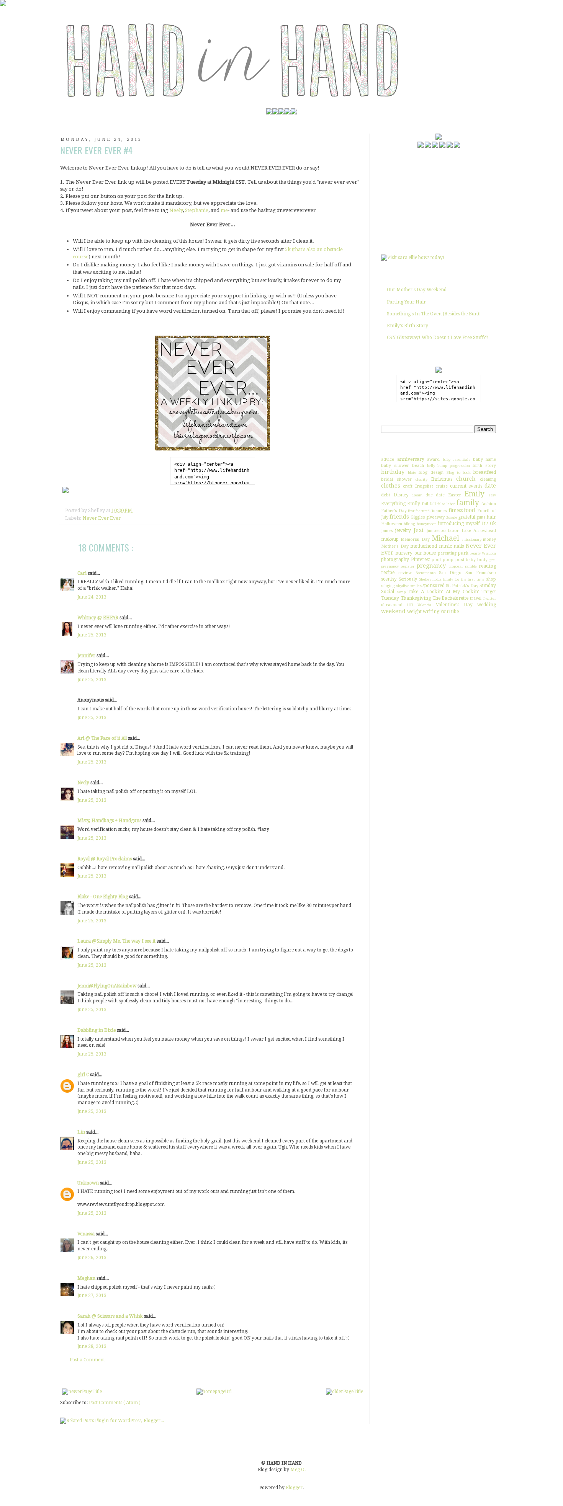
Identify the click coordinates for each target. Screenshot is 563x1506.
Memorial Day (415, 539)
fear (411, 511)
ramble (471, 566)
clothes (390, 486)
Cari (82, 573)
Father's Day (394, 510)
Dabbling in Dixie (97, 1030)
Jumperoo (436, 530)
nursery (403, 553)
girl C (83, 1074)
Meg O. (298, 1469)
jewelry (403, 530)
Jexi (419, 530)
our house (425, 553)
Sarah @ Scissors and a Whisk (110, 1316)
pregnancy (431, 566)
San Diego (450, 572)
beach (418, 465)
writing (431, 611)
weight (414, 611)
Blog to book (459, 472)
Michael (445, 538)
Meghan (87, 1278)
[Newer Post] (82, 1391)
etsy (492, 495)
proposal (455, 566)
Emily (474, 493)
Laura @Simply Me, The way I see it (117, 941)
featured (423, 511)
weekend (393, 611)
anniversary (410, 459)
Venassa (86, 1234)
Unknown (88, 1183)
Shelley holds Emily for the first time (452, 579)
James (387, 530)
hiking (409, 524)
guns (481, 517)
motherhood (423, 546)
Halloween (391, 523)
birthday (392, 472)
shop (491, 579)
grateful (466, 517)
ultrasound (392, 604)
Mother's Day (395, 546)
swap (401, 592)
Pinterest (420, 559)
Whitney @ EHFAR (98, 617)
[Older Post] (344, 1391)
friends (399, 517)
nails (458, 546)
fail (425, 503)
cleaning (488, 479)
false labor (446, 504)
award (433, 459)
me (224, 210)
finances (438, 510)
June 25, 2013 (91, 635)
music (445, 546)
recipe (387, 572)
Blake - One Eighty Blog (103, 896)
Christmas (441, 479)
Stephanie (196, 210)
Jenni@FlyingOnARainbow (107, 986)
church (466, 479)
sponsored (433, 585)
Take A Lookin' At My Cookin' (443, 591)
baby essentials (457, 459)
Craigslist (423, 486)
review (405, 572)
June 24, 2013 (91, 597)
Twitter (489, 598)
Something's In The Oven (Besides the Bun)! (434, 314)
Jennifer (87, 655)
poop (448, 559)
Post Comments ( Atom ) (115, 1402)
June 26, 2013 (91, 1257)
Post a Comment (87, 1359)
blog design (431, 472)
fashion (488, 503)
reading (487, 566)
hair (491, 517)
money (489, 539)
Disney (401, 495)
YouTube (449, 611)
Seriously (408, 579)
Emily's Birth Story (407, 325)
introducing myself (459, 523)
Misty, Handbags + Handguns (109, 820)
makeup (390, 539)
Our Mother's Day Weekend (417, 289)
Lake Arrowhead (479, 530)
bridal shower (396, 479)
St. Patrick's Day (462, 585)
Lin (81, 1132)
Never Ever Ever (102, 518)
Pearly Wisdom (483, 553)
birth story (484, 465)
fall (433, 503)
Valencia (424, 605)
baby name (484, 459)
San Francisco (480, 572)
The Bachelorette (450, 598)
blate (412, 472)
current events (466, 486)
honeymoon (427, 524)
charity (421, 479)
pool (436, 559)
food (469, 510)
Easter (454, 495)
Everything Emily (400, 503)
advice (387, 459)
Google (451, 517)
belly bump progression (448, 465)
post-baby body (471, 559)
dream (417, 495)
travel (475, 598)
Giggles (418, 517)
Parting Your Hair (406, 302)
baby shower (395, 465)
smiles (416, 586)
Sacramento (425, 573)
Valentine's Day (454, 604)
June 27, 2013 (91, 1295)
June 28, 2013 (91, 1346)
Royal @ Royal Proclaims (105, 859)
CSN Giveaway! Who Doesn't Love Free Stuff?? (437, 337)
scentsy (389, 579)
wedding (486, 604)
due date (435, 495)
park (463, 553)
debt (385, 495)
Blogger (294, 1487)
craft (407, 486)
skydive (402, 586)
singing (388, 585)
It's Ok (489, 523)
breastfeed (484, 472)
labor (453, 530)
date (490, 486)
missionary (471, 539)
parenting (447, 553)
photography (395, 559)
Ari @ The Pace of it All (102, 738)
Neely (176, 210)
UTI (410, 605)
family (468, 502)
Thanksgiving (416, 598)
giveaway (435, 517)
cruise (441, 486)
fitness (455, 510)
